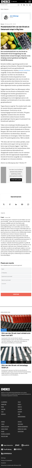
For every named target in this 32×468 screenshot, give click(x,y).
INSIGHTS (20, 407)
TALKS (19, 402)
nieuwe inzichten (24, 70)
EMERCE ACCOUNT (5, 426)
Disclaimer (3, 463)
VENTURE (3, 409)
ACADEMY (20, 411)
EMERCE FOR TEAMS (22, 429)
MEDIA (2, 407)
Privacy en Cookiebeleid (6, 460)
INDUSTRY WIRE (4, 436)
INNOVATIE (3, 414)
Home (2, 9)
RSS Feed (3, 458)
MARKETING (3, 404)
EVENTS (19, 404)
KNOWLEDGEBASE (21, 416)
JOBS (19, 414)
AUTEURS (20, 409)
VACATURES (20, 424)
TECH (2, 411)
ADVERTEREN (21, 431)
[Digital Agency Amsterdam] (7, 445)
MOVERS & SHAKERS (5, 434)
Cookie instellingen (16, 180)
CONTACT (20, 421)
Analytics (14, 1)
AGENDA (3, 421)
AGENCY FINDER (4, 429)
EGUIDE (2, 431)
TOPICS (2, 424)
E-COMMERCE (4, 402)
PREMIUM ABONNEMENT (23, 426)
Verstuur (16, 294)
